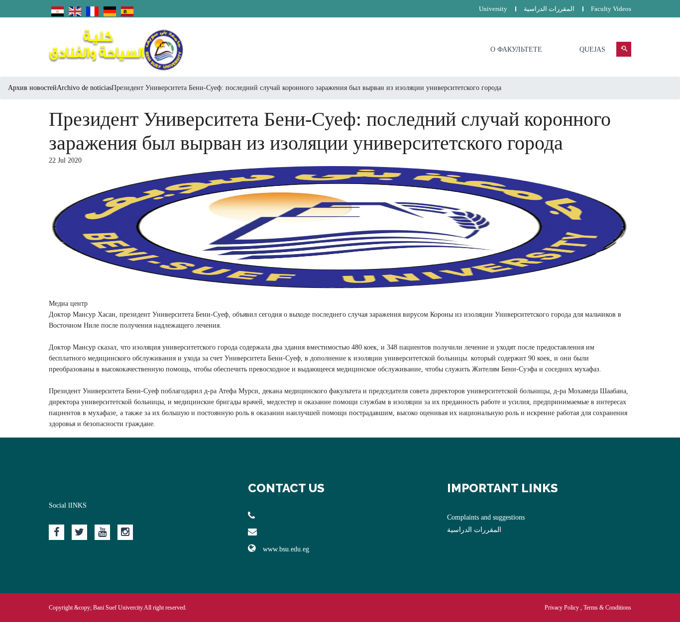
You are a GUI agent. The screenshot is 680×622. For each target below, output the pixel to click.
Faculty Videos (611, 8)
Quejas (592, 49)
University (493, 8)
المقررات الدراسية (549, 8)
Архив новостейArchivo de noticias (60, 87)
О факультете (516, 49)
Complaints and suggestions (486, 517)
